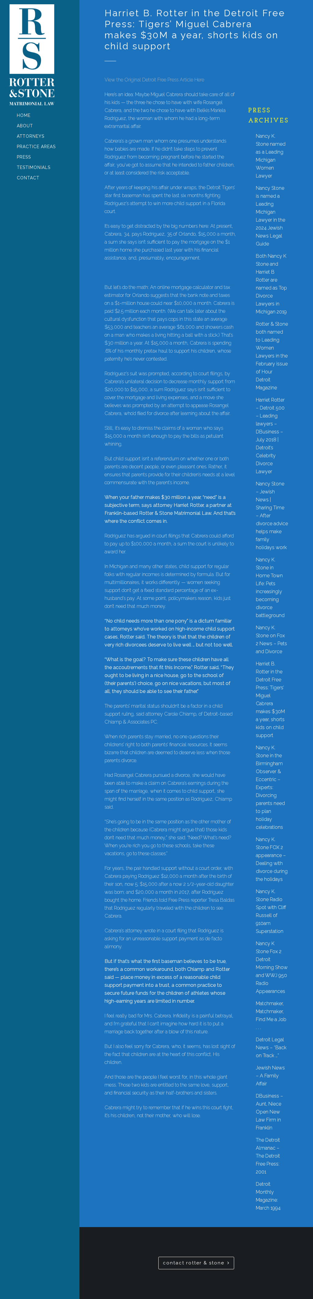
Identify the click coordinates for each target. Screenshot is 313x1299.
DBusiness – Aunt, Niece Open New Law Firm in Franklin (269, 1112)
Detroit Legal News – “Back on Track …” (271, 1047)
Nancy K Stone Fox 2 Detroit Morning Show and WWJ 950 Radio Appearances (272, 967)
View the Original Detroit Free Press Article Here (154, 80)
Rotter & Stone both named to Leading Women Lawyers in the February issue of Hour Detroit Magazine (272, 356)
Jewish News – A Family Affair (270, 1076)
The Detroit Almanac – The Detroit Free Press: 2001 (268, 1156)
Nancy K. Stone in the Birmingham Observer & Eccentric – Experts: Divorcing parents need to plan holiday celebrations (270, 787)
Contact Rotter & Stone (193, 1263)
